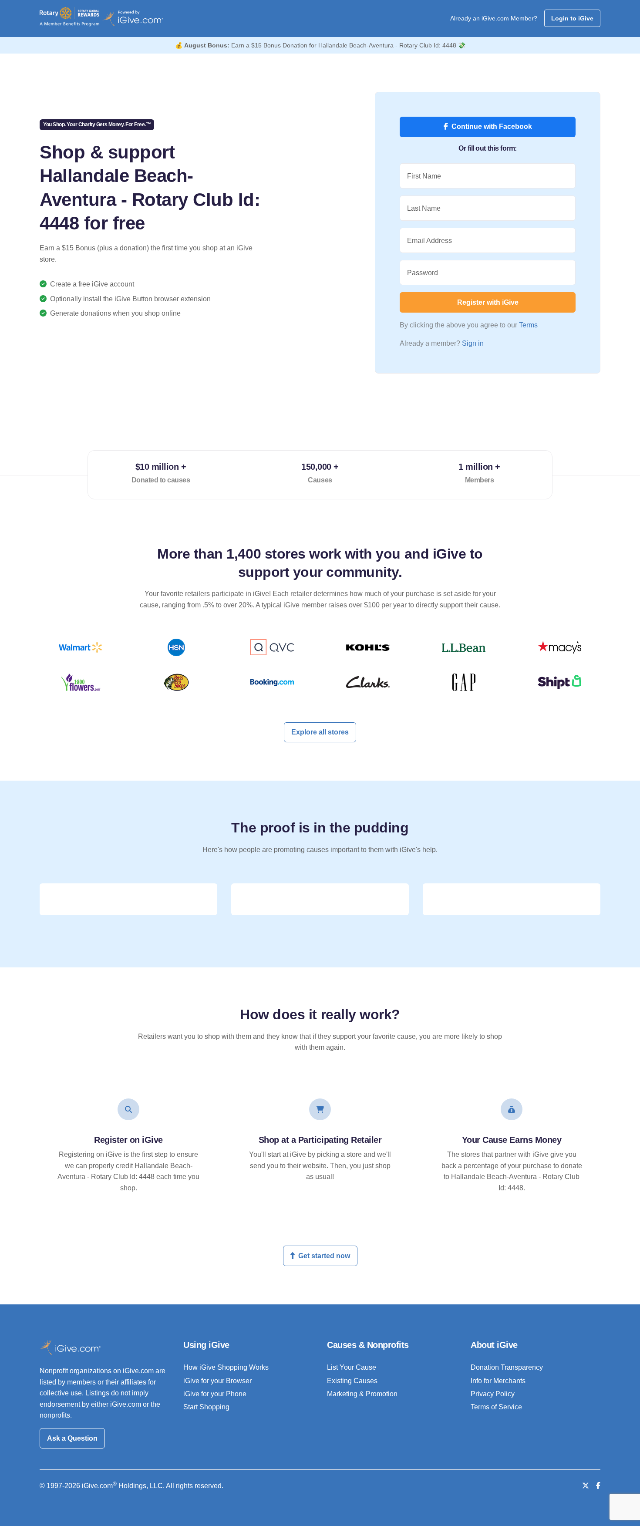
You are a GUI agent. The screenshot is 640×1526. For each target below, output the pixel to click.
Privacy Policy (493, 1394)
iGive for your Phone (214, 1394)
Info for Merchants (498, 1381)
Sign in (473, 343)
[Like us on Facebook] (598, 1485)
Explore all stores (320, 732)
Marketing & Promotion (362, 1394)
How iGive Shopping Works (226, 1367)
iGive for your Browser (217, 1381)
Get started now (324, 1256)
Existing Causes (352, 1381)
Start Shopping (206, 1407)
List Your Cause (351, 1367)
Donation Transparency (507, 1367)
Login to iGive (572, 18)
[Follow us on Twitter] (585, 1485)
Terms (528, 325)
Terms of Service (496, 1407)
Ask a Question (72, 1438)
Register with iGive (488, 302)
